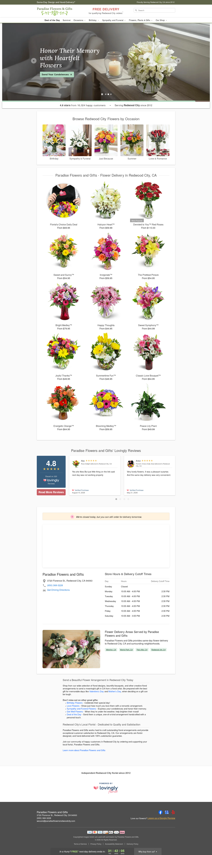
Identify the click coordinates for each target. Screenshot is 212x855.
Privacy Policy (95, 844)
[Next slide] (178, 60)
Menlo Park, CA (126, 649)
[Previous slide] (33, 60)
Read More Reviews (51, 492)
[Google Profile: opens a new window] (167, 812)
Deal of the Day (52, 20)
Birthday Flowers (75, 702)
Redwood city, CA (158, 649)
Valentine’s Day (96, 691)
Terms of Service (80, 844)
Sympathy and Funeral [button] (113, 20)
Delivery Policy (132, 844)
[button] (116, 499)
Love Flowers (73, 705)
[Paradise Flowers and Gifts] (57, 11)
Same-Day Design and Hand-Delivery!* (56, 2)
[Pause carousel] (102, 94)
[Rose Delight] (76, 464)
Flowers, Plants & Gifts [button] (140, 20)
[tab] (105, 94)
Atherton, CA (111, 649)
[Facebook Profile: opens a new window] (160, 812)
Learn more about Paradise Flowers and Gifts (84, 750)
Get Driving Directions (58, 589)
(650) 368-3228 (55, 585)
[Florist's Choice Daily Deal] (131, 464)
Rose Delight (85, 464)
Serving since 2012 (133, 105)
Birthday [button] (93, 20)
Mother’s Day (114, 691)
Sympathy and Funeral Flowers (81, 708)
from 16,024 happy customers (83, 105)
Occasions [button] (79, 20)
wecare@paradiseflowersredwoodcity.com (56, 820)
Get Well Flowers (75, 711)
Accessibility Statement (114, 844)
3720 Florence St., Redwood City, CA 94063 (57, 815)
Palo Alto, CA (142, 649)
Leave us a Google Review (161, 818)
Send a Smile (49, 70)
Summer (67, 20)
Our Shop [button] (160, 20)
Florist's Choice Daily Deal (145, 464)
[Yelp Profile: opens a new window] (173, 812)
